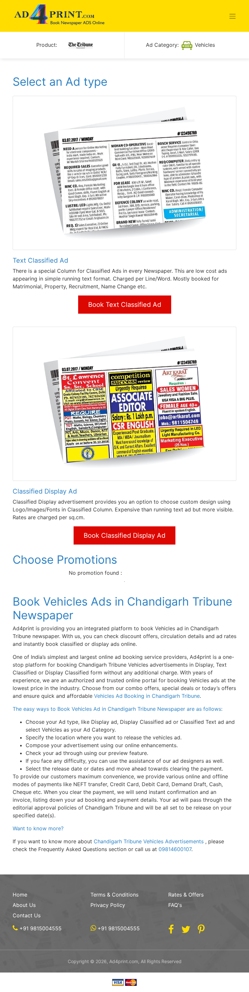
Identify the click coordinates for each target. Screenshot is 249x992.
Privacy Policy (107, 905)
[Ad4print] (60, 16)
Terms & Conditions (114, 894)
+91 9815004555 (40, 928)
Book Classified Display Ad (124, 535)
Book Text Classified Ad (124, 304)
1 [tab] (124, 581)
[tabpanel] (125, 573)
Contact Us (27, 915)
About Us (24, 905)
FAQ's (175, 905)
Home (20, 894)
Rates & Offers (186, 894)
